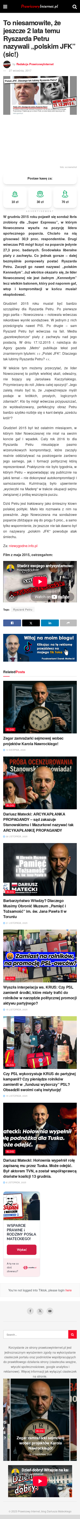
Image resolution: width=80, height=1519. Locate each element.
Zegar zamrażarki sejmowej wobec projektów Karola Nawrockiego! (33, 740)
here (68, 1290)
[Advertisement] (40, 139)
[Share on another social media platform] (68, 623)
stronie (41, 1376)
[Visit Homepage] (40, 6)
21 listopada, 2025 (16, 922)
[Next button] (73, 1420)
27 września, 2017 (20, 70)
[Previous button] (6, 1420)
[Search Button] (75, 6)
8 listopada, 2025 (15, 1182)
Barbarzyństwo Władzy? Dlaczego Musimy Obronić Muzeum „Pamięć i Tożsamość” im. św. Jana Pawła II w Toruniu (35, 909)
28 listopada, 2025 (16, 836)
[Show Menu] (5, 6)
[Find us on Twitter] (40, 1311)
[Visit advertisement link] (40, 647)
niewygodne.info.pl (23, 545)
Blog (10, 729)
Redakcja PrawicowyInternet (35, 64)
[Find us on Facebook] (30, 1311)
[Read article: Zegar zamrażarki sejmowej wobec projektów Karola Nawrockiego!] (40, 707)
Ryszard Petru (22, 609)
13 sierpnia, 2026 (15, 749)
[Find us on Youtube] (50, 1311)
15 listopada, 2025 (16, 1009)
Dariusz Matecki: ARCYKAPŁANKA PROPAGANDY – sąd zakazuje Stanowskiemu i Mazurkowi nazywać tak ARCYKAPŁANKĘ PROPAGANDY (38, 822)
